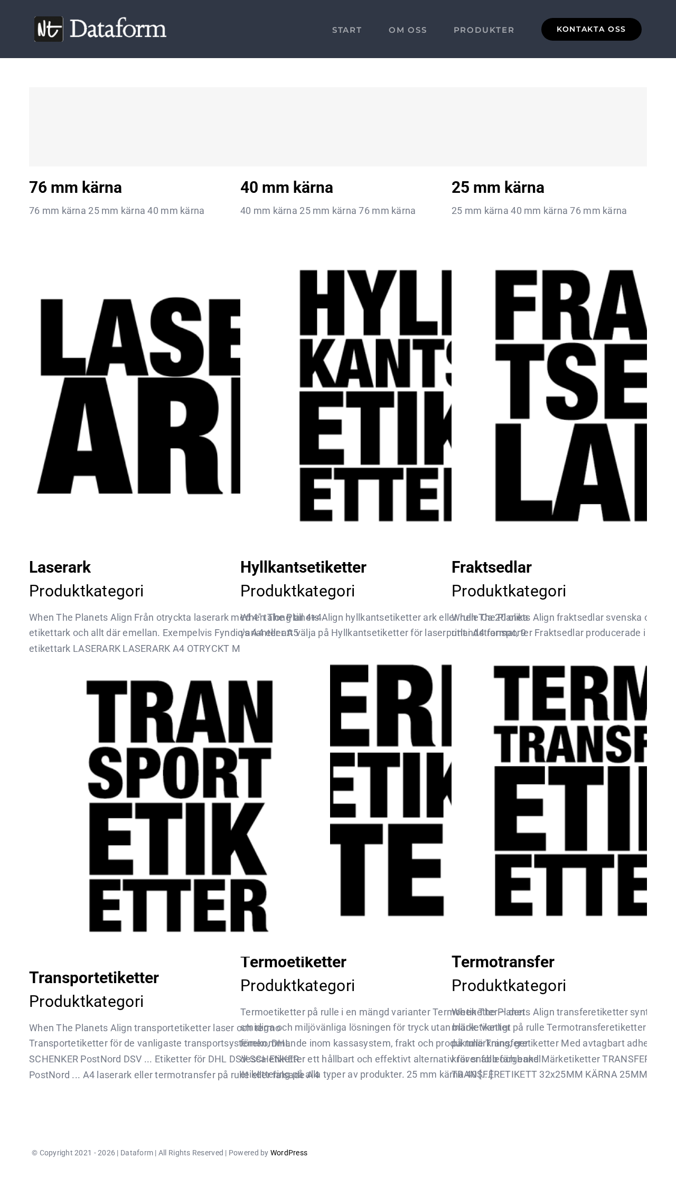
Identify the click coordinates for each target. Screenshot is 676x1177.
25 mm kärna (602, 127)
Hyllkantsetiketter (391, 396)
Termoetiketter (391, 791)
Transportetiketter (180, 806)
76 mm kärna (180, 127)
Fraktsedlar (602, 396)
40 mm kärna (391, 127)
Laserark (180, 396)
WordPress (288, 1152)
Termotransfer (602, 791)
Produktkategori (86, 591)
